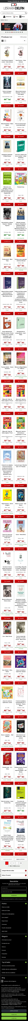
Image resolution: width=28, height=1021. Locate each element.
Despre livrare (5, 921)
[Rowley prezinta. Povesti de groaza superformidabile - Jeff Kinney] (21, 764)
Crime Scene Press (6, 96)
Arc (19, 673)
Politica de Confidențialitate (8, 914)
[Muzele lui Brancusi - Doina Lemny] (7, 596)
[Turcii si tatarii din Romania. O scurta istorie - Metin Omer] (21, 633)
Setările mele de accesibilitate (8, 972)
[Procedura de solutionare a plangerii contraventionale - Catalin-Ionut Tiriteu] (21, 798)
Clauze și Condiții (13, 1004)
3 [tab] (10, 32)
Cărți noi (4, 946)
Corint (19, 641)
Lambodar (6, 673)
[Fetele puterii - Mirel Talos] (7, 256)
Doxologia (6, 232)
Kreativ (19, 195)
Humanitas (6, 372)
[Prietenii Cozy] (21, 184)
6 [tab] (16, 32)
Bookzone (19, 127)
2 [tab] (8, 32)
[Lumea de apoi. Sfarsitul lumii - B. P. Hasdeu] (21, 462)
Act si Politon (5, 127)
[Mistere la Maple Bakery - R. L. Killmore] (21, 364)
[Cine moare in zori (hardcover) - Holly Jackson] (21, 732)
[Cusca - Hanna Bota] (21, 531)
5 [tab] (14, 32)
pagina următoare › (20, 859)
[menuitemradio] (5, 41)
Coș (16, 16)
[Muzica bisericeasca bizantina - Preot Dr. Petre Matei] (21, 88)
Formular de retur (6, 943)
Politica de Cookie (15, 991)
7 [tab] (18, 32)
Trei (6, 843)
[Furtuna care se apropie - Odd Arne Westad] (21, 256)
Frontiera (6, 64)
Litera (19, 370)
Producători (4, 953)
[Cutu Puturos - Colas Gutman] (21, 57)
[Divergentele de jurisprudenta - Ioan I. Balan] (21, 328)
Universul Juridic (6, 304)
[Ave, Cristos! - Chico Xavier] (7, 667)
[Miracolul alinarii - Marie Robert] (7, 121)
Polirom (19, 262)
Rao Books (6, 264)
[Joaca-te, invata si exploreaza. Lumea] (7, 698)
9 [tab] (22, 32)
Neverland (6, 807)
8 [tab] (20, 32)
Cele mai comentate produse (8, 965)
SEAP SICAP (4, 931)
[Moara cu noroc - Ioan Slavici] (21, 501)
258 (21, 863)
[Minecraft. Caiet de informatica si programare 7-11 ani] (21, 428)
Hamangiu (19, 807)
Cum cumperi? (5, 917)
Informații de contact (6, 940)
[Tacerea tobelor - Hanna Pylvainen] (7, 364)
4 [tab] (12, 32)
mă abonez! (14, 895)
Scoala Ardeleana (19, 572)
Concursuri (4, 924)
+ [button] (25, 870)
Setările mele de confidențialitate (9, 969)
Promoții (4, 950)
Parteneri (4, 957)
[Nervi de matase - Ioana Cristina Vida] (7, 798)
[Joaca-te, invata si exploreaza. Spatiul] (21, 667)
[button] (22, 16)
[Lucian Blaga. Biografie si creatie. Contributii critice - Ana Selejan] (21, 564)
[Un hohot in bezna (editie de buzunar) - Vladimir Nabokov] (7, 564)
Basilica (19, 96)
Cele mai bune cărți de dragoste (9, 981)
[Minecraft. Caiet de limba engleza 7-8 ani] (7, 428)
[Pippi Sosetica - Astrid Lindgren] (7, 501)
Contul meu (8, 16)
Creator (19, 507)
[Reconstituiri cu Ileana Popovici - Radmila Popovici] (7, 219)
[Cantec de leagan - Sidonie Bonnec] (7, 88)
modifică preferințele (14, 1010)
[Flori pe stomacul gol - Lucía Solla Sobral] (21, 121)
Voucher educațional (6, 927)
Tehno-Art (6, 539)
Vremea (5, 607)
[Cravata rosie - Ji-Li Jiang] (7, 764)
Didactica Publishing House (7, 402)
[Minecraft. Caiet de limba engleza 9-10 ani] (7, 396)
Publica (19, 159)
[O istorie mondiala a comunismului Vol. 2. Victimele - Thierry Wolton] (21, 698)
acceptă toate (14, 1018)
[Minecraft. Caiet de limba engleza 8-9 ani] (21, 396)
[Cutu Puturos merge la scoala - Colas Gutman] (7, 57)
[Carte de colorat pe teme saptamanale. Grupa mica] (7, 531)
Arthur (6, 507)
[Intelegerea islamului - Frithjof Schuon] (7, 152)
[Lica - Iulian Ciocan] (7, 633)
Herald (6, 159)
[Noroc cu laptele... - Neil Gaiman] (7, 732)
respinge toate (14, 1014)
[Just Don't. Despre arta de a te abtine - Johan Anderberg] (21, 152)
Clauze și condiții (5, 907)
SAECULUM (19, 476)
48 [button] (24, 40)
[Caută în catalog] (25, 12)
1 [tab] (6, 32)
